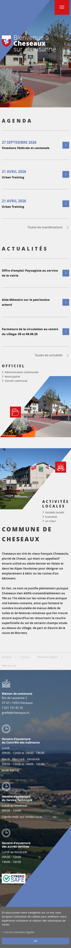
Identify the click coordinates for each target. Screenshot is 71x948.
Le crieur (50, 521)
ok (35, 941)
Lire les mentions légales (19, 932)
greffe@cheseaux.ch (15, 713)
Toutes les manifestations (45, 227)
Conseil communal (16, 381)
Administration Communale (21, 372)
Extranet (7, 657)
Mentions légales (48, 657)
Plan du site (9, 665)
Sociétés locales (54, 512)
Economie (51, 516)
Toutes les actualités (49, 355)
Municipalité (12, 376)
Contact (24, 657)
